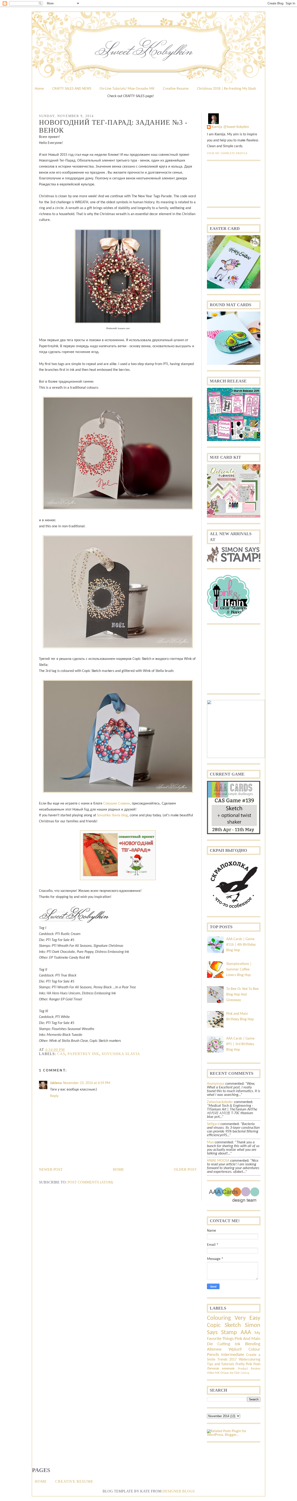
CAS (61, 1054)
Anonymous (215, 1084)
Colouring (219, 1318)
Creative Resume (176, 89)
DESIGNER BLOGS (178, 1491)
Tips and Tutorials (220, 1364)
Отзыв (224, 1373)
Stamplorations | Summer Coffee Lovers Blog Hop (239, 969)
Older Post (185, 1169)
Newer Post (51, 1169)
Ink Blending (247, 1344)
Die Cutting (218, 1344)
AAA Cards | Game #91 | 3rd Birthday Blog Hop (240, 1044)
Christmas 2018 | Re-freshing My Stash (226, 89)
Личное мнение (221, 1369)
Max (210, 1142)
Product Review (249, 1369)
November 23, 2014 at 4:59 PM (86, 1083)
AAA (246, 1333)
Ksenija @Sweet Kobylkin (230, 127)
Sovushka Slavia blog (112, 815)
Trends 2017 (227, 1359)
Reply (54, 1096)
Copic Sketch (224, 1325)
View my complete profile (227, 153)
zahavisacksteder (220, 1102)
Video (210, 1373)
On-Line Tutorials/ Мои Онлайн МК (127, 89)
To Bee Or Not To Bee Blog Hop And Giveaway (242, 994)
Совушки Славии (116, 803)
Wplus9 (235, 1349)
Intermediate (232, 1355)
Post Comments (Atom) (90, 1182)
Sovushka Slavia (121, 1054)
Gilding (245, 1372)
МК (217, 1373)
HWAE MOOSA (218, 1161)
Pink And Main (247, 1339)
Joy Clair (234, 1373)
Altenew (214, 1349)
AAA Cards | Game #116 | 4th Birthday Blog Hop (241, 944)
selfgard (213, 1124)
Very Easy (247, 1318)
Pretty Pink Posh (248, 1364)
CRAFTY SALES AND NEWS (71, 89)
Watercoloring (249, 1359)
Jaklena (56, 1083)
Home (39, 89)
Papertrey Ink (83, 1054)
